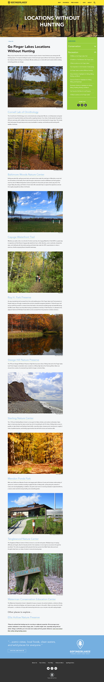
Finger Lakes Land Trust (52, 677)
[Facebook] (78, 105)
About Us (34, 662)
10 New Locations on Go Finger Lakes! (80, 94)
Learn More (71, 41)
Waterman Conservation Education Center (32, 599)
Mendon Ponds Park (19, 478)
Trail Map (50, 662)
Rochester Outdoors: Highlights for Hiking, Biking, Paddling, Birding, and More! (81, 86)
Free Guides (74, 2)
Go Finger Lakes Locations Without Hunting (81, 70)
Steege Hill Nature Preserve (23, 359)
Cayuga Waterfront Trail (21, 237)
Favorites (66, 2)
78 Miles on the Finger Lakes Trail (78, 56)
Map (59, 2)
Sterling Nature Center (20, 418)
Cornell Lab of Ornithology (23, 112)
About (90, 2)
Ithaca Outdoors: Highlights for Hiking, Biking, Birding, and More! (82, 75)
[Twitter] (82, 105)
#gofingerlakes (70, 662)
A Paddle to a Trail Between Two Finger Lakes (81, 59)
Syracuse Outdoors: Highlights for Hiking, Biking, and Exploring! (81, 81)
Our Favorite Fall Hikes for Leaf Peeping (80, 91)
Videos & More (60, 662)
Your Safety (42, 662)
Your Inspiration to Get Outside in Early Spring (82, 67)
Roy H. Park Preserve (19, 297)
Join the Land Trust (16, 650)
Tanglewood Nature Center (23, 538)
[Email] (85, 105)
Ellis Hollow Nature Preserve (24, 617)
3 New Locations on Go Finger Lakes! (79, 63)
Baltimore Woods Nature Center (26, 174)
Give (84, 2)
